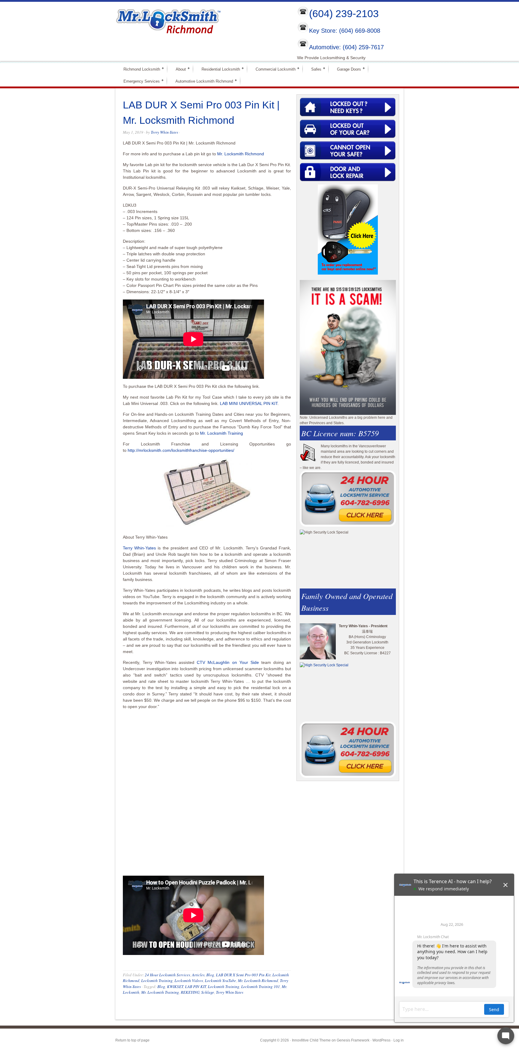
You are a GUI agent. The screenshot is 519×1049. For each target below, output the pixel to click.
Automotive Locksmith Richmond (201, 81)
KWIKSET (175, 986)
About (178, 68)
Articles (198, 975)
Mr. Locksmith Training (221, 433)
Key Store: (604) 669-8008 (344, 31)
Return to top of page (132, 1040)
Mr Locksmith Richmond (167, 20)
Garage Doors (346, 68)
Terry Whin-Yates (164, 132)
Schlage (207, 992)
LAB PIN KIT (195, 986)
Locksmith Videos (189, 980)
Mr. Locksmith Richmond (240, 153)
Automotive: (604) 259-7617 (346, 47)
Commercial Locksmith (273, 68)
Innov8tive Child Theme (311, 1040)
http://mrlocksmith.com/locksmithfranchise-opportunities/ (181, 450)
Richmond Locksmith (139, 68)
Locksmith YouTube (220, 980)
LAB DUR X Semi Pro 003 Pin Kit (243, 975)
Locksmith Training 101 (260, 986)
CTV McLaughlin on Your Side (228, 662)
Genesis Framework (353, 1040)
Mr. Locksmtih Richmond (258, 980)
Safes (313, 68)
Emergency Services (139, 81)
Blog (210, 975)
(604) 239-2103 (344, 13)
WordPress (381, 1040)
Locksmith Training (157, 980)
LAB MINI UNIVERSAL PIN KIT (249, 403)
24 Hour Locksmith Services (167, 975)
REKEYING (190, 992)
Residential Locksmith (218, 68)
